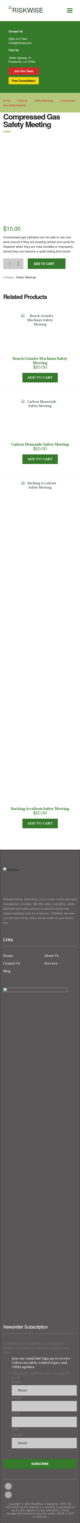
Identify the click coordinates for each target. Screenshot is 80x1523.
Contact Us (11, 963)
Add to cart (44, 263)
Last (15, 1429)
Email (17, 1435)
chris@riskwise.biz (20, 43)
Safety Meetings (26, 277)
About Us (51, 955)
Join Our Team (23, 71)
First (15, 1413)
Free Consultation (23, 81)
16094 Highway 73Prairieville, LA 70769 (22, 60)
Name (17, 1382)
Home (6, 100)
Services (51, 963)
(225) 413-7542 (18, 39)
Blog (6, 971)
